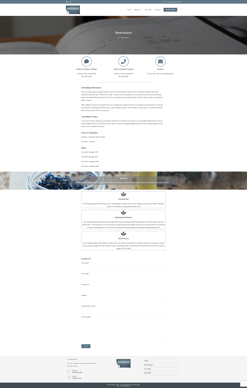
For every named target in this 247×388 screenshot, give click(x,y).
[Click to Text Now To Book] (86, 61)
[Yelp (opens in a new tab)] (70, 2)
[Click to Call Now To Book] (123, 61)
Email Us (160, 69)
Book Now (147, 373)
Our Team (147, 369)
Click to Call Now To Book (123, 69)
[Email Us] (160, 61)
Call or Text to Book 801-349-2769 (172, 2)
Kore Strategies (125, 386)
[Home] (119, 37)
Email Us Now (77, 378)
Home (146, 361)
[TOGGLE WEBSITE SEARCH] (181, 10)
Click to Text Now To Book (86, 69)
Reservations (125, 37)
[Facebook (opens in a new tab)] (67, 2)
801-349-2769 (86, 76)
